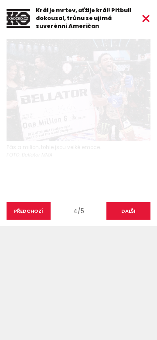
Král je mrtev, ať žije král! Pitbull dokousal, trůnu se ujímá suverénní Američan (83, 18)
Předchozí (28, 210)
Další (128, 210)
